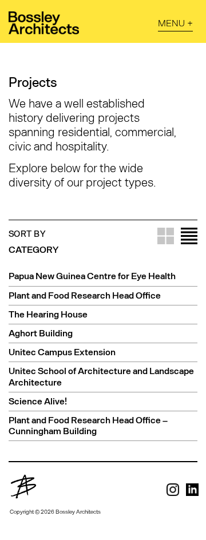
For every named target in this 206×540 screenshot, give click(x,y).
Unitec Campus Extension (62, 351)
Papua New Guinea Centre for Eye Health (92, 275)
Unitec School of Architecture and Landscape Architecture (101, 376)
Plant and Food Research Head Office (85, 294)
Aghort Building (41, 332)
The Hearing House (48, 313)
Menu (171, 22)
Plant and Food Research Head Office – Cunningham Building (88, 425)
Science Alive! (38, 400)
